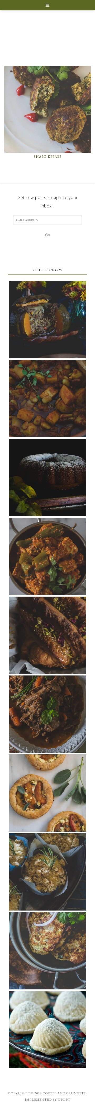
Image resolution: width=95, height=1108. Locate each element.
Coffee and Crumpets (47, 32)
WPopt (64, 1099)
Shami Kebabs (47, 156)
